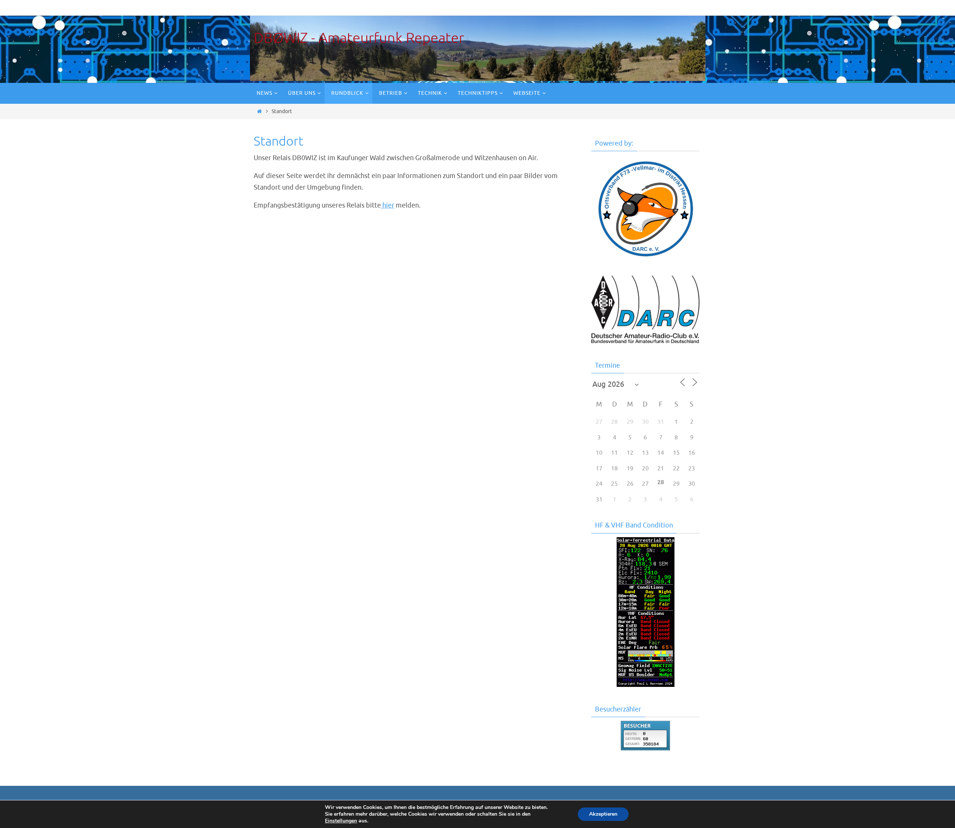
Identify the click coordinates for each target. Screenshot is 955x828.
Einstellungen (341, 821)
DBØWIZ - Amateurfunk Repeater (359, 38)
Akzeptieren (603, 814)
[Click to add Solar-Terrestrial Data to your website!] (645, 685)
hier (387, 205)
